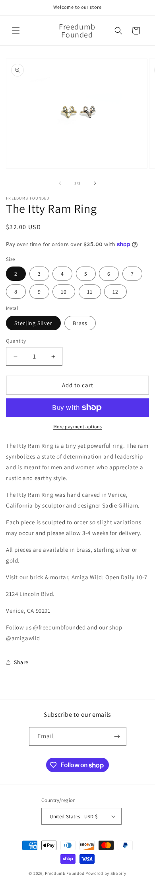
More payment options (77, 426)
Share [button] (21, 662)
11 (90, 291)
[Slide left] (60, 183)
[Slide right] (95, 183)
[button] (16, 30)
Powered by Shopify (105, 873)
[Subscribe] (117, 736)
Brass (80, 323)
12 (115, 291)
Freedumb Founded (64, 873)
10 (64, 291)
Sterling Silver (33, 323)
